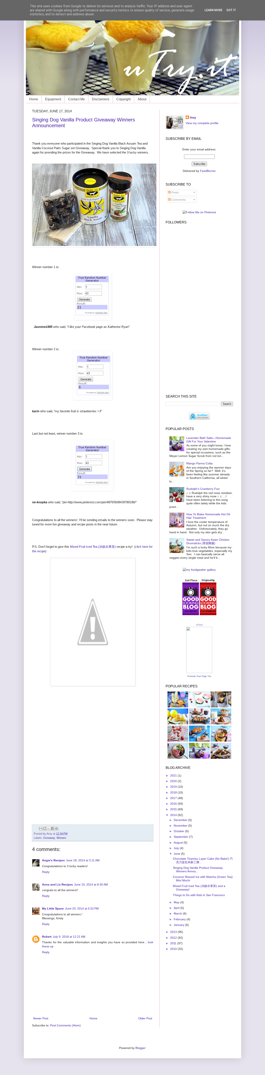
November (181, 825)
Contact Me (76, 99)
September (181, 836)
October (179, 831)
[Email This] (41, 828)
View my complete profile (202, 123)
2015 (174, 809)
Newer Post (40, 1018)
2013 (174, 932)
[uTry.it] (199, 672)
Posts (175, 192)
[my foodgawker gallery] (199, 569)
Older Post (145, 1018)
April (177, 908)
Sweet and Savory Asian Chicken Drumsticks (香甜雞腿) (207, 541)
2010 (174, 948)
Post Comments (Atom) (65, 1025)
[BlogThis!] (45, 828)
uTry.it (199, 624)
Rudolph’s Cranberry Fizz (203, 488)
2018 (174, 792)
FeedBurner (208, 171)
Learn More (213, 10)
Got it (231, 10)
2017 (174, 798)
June (177, 853)
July (177, 848)
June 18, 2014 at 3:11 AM (83, 860)
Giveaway (49, 838)
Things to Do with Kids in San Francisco (199, 895)
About (142, 99)
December (181, 820)
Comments (178, 199)
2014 (174, 815)
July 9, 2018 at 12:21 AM (69, 936)
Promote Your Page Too (199, 676)
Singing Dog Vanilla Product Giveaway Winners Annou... (198, 869)
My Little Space (53, 908)
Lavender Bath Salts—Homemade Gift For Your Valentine (208, 439)
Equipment (53, 99)
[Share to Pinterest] (56, 828)
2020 (174, 781)
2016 (174, 803)
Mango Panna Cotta (199, 463)
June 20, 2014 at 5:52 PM (82, 908)
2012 (174, 937)
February (180, 919)
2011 (173, 943)
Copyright (123, 99)
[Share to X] (49, 828)
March (178, 913)
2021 (174, 775)
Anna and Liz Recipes (57, 884)
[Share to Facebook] (53, 828)
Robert (47, 936)
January (179, 924)
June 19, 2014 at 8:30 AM (91, 884)
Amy (193, 117)
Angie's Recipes (53, 860)
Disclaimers (100, 99)
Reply (45, 872)
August (179, 842)
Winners (61, 838)
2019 (174, 786)
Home (33, 99)
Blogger (140, 1048)
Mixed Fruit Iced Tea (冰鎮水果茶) (93, 546)
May (177, 902)
